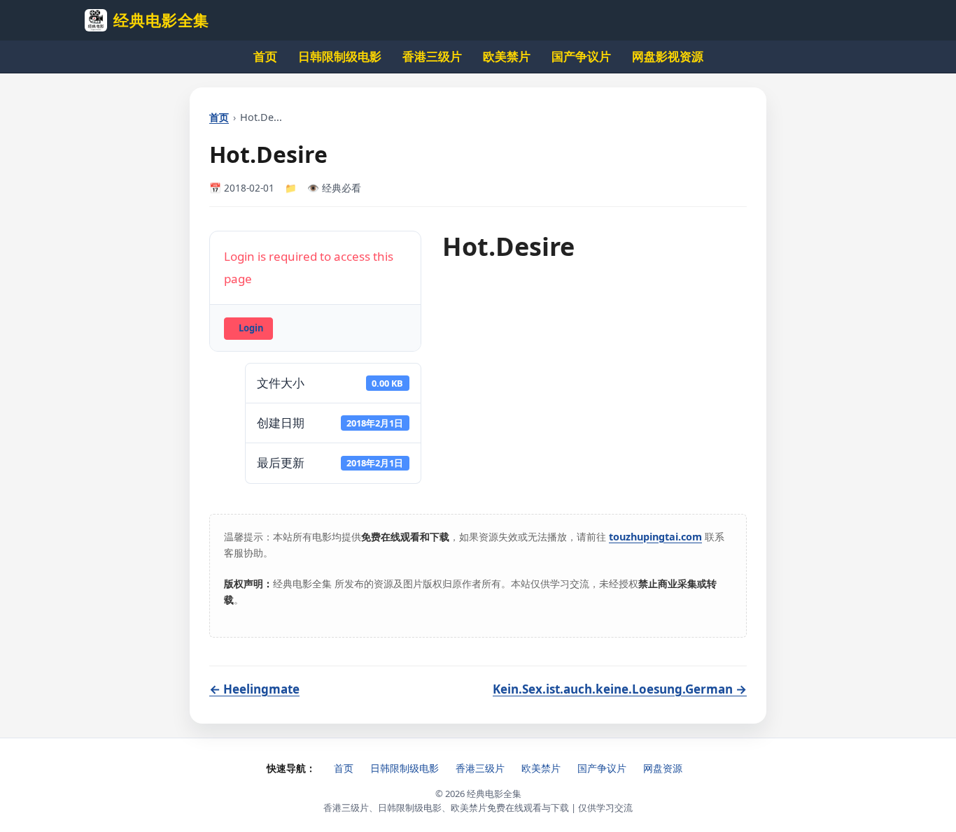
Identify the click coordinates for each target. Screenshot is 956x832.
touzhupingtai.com (655, 536)
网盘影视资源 (667, 56)
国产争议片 (581, 56)
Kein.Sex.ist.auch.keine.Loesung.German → (620, 689)
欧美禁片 (506, 56)
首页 (265, 56)
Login (251, 328)
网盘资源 (662, 768)
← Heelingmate (254, 689)
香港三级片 (432, 56)
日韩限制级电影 (339, 56)
